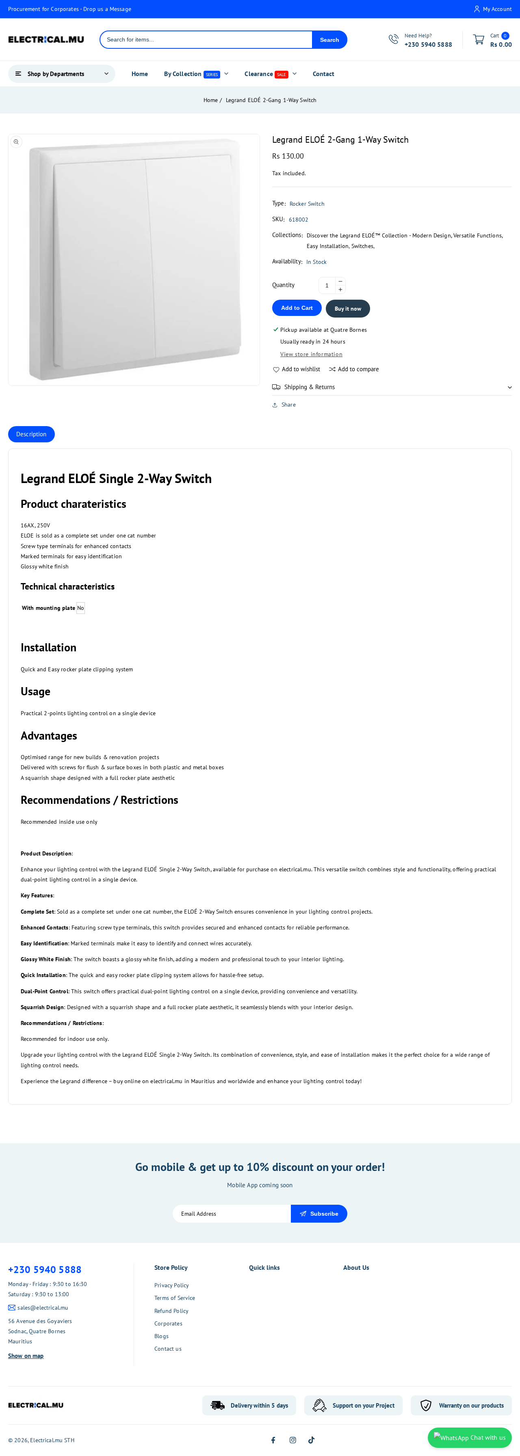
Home (211, 100)
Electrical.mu (46, 1440)
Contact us (168, 1348)
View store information (311, 354)
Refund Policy (171, 1311)
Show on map (26, 1356)
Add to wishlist (301, 369)
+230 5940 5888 (45, 1269)
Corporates (168, 1323)
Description (31, 434)
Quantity (283, 285)
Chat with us (487, 1437)
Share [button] (289, 404)
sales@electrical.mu (42, 1307)
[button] (392, 387)
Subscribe (324, 1213)
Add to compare (358, 369)
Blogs (161, 1336)
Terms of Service (174, 1297)
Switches (362, 246)
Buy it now (348, 308)
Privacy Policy (171, 1285)
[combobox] (206, 40)
